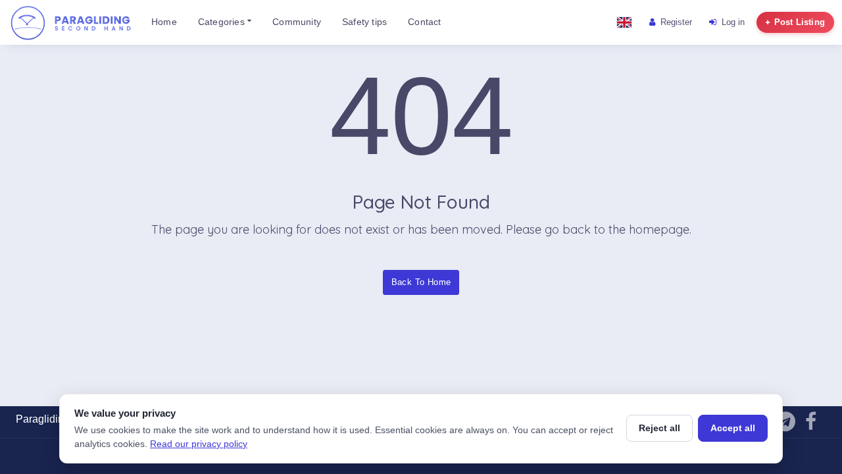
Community (296, 22)
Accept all (732, 428)
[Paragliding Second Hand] (70, 22)
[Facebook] (810, 425)
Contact (424, 22)
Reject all (659, 428)
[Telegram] (785, 425)
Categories (222, 22)
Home (164, 22)
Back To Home (421, 282)
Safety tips (364, 22)
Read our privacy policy (198, 443)
